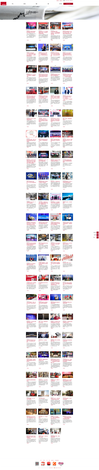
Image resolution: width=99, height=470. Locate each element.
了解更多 (28, 40)
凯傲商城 (58, 0)
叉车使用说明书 (57, 460)
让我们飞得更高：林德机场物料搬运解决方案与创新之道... (31, 360)
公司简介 (44, 460)
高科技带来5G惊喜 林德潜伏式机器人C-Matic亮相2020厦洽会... (55, 244)
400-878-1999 (67, 0)
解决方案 (52, 460)
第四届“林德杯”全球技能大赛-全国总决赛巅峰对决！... (43, 303)
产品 (46, 460)
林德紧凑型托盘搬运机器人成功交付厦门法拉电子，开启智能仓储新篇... (67, 75)
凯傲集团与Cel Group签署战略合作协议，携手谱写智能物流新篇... (43, 32)
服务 (49, 460)
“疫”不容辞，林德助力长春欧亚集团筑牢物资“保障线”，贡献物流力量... (43, 203)
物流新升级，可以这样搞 (43, 379)
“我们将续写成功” (42, 398)
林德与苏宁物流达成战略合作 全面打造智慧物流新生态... (67, 283)
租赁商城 (61, 0)
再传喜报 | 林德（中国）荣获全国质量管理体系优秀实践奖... (31, 140)
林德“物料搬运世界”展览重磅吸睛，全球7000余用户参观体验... (31, 437)
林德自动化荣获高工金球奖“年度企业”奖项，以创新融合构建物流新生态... (67, 32)
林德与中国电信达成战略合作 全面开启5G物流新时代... (55, 263)
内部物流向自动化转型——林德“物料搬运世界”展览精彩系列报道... (67, 417)
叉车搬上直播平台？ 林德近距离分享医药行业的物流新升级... (43, 263)
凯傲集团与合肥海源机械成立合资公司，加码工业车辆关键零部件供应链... (31, 223)
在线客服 (64, 0)
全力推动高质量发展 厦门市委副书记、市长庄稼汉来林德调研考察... (55, 283)
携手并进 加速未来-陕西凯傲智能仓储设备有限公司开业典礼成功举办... (31, 244)
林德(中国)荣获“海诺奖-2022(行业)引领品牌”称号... (31, 182)
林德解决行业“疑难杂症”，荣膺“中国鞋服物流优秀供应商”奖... (55, 417)
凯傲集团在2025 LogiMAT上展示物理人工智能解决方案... (31, 75)
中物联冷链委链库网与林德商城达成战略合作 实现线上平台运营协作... (55, 223)
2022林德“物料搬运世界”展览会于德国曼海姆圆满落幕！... (67, 161)
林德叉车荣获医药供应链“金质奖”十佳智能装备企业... (43, 140)
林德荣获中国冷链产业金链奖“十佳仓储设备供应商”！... (31, 341)
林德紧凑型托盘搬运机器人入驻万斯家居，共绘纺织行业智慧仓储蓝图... (43, 97)
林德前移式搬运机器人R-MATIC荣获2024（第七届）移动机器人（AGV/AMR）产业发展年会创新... (67, 98)
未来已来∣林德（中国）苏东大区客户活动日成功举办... (31, 303)
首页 (40, 460)
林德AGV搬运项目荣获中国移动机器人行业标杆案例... (55, 140)
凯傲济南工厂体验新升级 (55, 181)
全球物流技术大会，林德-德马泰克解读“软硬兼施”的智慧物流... (67, 360)
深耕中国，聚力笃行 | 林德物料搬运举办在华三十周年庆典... (67, 140)
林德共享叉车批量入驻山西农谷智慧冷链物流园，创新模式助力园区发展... (31, 97)
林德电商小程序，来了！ (67, 262)
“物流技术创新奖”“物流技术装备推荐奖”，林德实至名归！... (67, 223)
